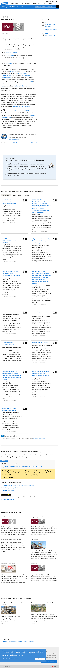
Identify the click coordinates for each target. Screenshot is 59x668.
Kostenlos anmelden (50, 1)
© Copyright (34, 143)
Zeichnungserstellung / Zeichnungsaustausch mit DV (23, 466)
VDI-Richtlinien (17, 195)
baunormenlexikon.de (39, 438)
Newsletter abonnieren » (48, 661)
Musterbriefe (14, 3)
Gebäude (20, 641)
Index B (7, 11)
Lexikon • (3, 11)
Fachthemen (36, 3)
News (44, 3)
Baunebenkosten (12, 641)
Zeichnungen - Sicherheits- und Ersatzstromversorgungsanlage (18, 485)
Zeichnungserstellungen (9, 490)
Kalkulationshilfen (25, 3)
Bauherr (5, 641)
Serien (50, 3)
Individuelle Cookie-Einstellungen (10, 659)
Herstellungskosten (28, 641)
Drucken (16, 143)
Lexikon (4, 3)
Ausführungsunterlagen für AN (10, 488)
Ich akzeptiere (39, 659)
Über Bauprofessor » (14, 139)
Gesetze (27, 195)
